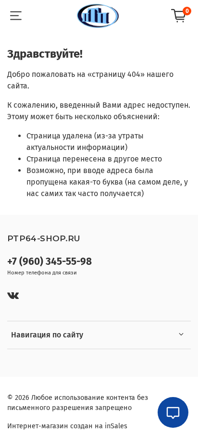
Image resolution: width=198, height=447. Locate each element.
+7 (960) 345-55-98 (49, 262)
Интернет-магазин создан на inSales (67, 426)
